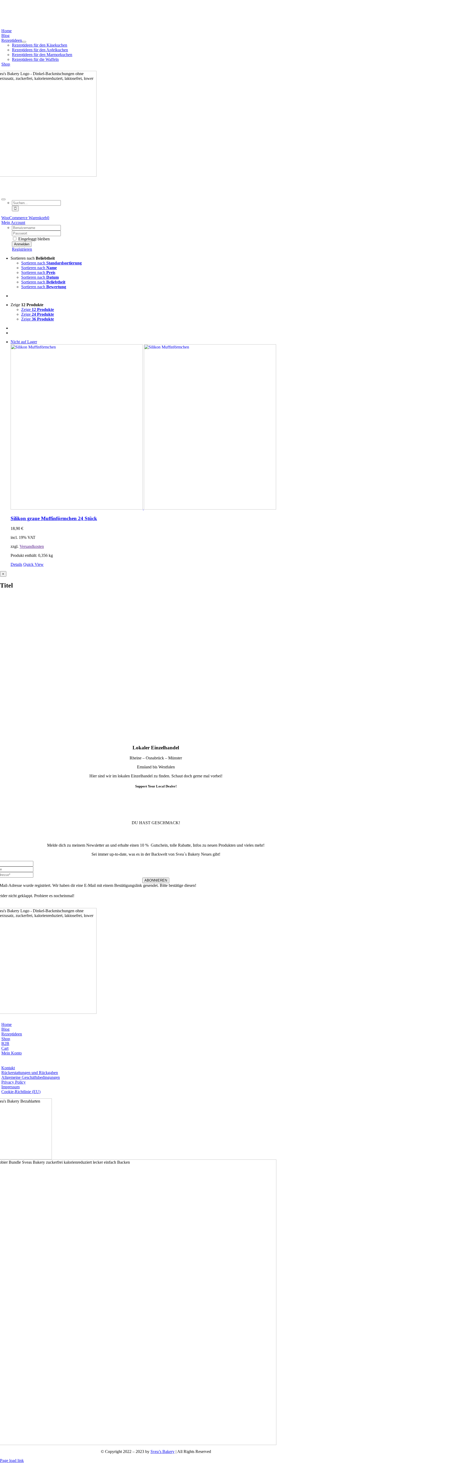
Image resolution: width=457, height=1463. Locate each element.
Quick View (33, 564)
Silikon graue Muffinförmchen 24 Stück (54, 518)
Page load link (12, 1460)
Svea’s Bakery (162, 1451)
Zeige (37, 309)
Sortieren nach (51, 263)
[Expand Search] (3, 199)
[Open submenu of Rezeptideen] (24, 42)
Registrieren (22, 249)
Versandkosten (32, 546)
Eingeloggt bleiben (33, 239)
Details (16, 564)
